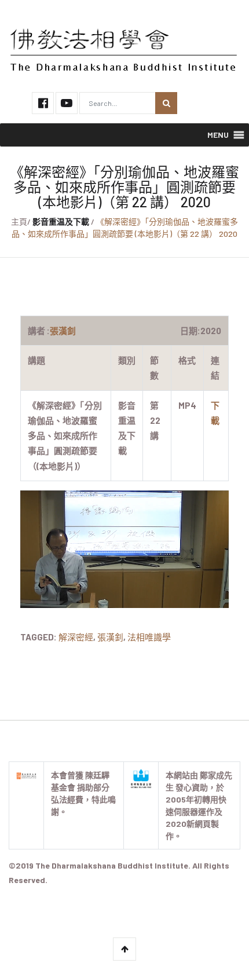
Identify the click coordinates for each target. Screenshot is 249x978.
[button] (218, 134)
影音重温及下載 (60, 221)
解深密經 (75, 637)
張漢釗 (110, 637)
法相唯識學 (149, 637)
